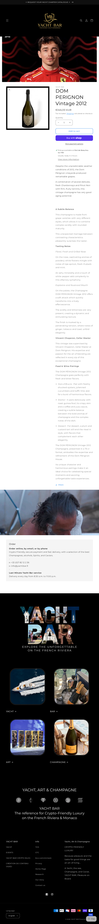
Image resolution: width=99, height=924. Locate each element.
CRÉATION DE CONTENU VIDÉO (17, 865)
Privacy (38, 863)
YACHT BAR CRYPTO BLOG (18, 858)
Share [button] (61, 485)
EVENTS (9, 852)
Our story (39, 880)
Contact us (40, 885)
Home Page (40, 869)
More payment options (74, 144)
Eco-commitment (43, 858)
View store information (68, 159)
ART (8, 762)
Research (39, 874)
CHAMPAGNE (58, 762)
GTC (37, 852)
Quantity (59, 118)
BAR (52, 711)
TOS (37, 847)
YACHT (10, 711)
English (12, 916)
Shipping (70, 113)
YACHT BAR (75, 919)
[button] (7, 20)
